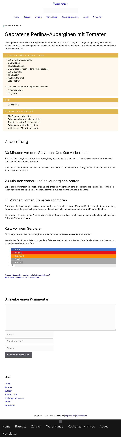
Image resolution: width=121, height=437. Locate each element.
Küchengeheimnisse (70, 17)
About (85, 17)
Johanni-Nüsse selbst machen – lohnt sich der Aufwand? (27, 275)
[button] (15, 249)
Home (16, 17)
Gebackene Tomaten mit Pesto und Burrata (22, 277)
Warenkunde (51, 17)
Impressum (70, 416)
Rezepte (27, 17)
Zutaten (38, 17)
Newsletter (97, 17)
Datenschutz (81, 416)
